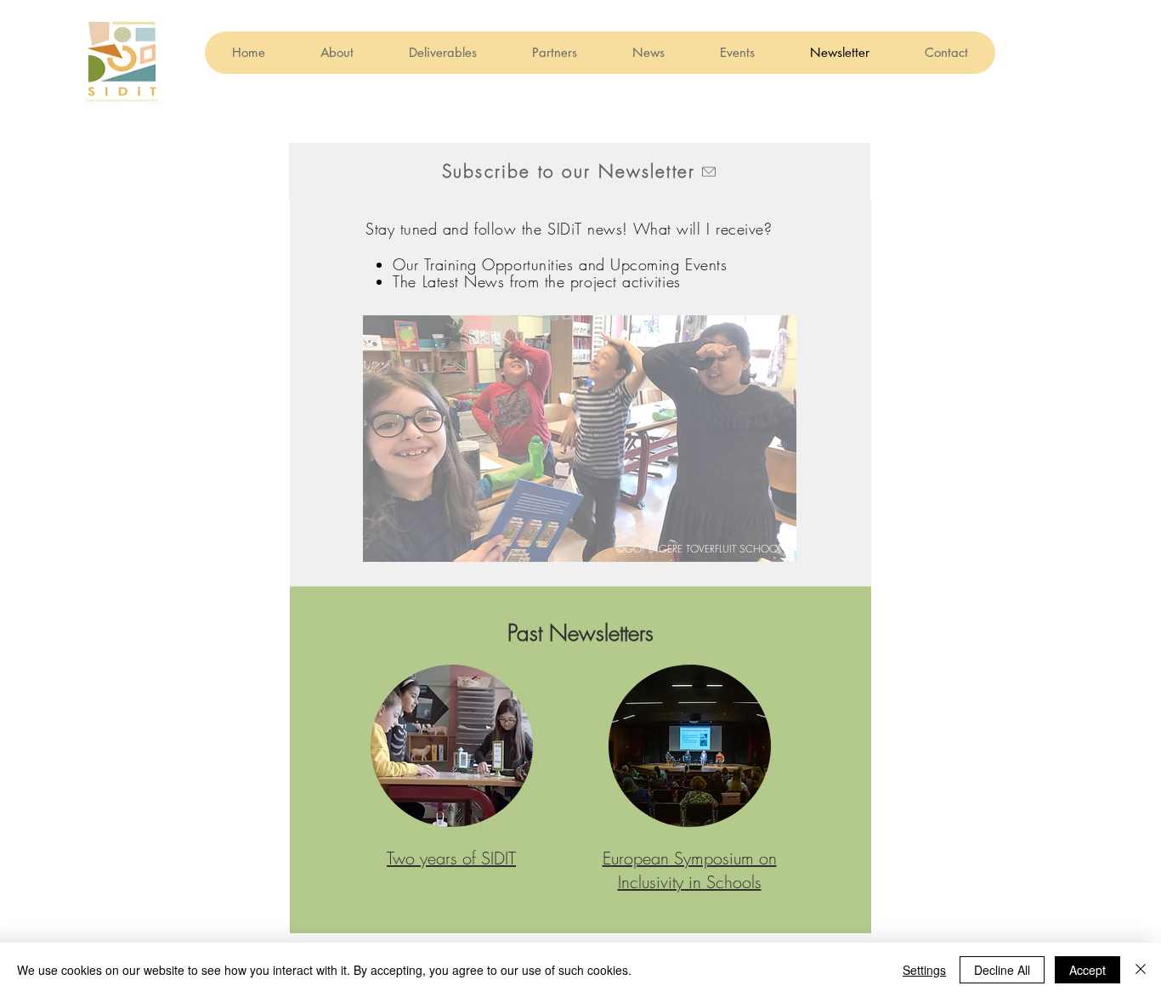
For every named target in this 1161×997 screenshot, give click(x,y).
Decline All (1002, 969)
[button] (579, 171)
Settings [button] (924, 969)
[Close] (1140, 969)
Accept (1087, 969)
